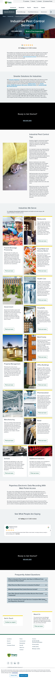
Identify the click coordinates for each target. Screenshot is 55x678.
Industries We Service (9, 12)
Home (4, 16)
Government (44, 12)
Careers (34, 639)
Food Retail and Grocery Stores (43, 250)
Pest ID (21, 645)
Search (33, 1)
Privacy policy (35, 644)
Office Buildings (43, 365)
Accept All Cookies (23, 675)
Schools (7, 459)
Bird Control (25, 85)
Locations (27, 1)
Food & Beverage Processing (10, 249)
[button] (27, 37)
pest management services (29, 56)
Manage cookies (36, 648)
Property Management (12, 364)
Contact (40, 1)
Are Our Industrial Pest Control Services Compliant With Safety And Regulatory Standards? (26, 600)
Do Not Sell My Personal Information (37, 641)
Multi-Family (41, 337)
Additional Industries (37, 459)
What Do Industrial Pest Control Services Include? (22, 589)
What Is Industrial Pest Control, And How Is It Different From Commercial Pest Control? (25, 580)
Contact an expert (10, 622)
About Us (22, 647)
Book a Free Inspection (34, 31)
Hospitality (41, 308)
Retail (39, 421)
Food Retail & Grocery (33, 12)
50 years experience (14, 79)
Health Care (41, 279)
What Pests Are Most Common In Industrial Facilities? (24, 585)
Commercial (10, 16)
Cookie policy (35, 646)
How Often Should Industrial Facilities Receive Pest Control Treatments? (25, 594)
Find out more (9, 271)
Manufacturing (9, 420)
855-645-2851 (16, 31)
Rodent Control (32, 83)
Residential (22, 643)
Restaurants (41, 219)
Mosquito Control (32, 85)
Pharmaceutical (42, 393)
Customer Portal (48, 1)
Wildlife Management (16, 85)
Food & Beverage (21, 12)
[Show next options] (51, 12)
